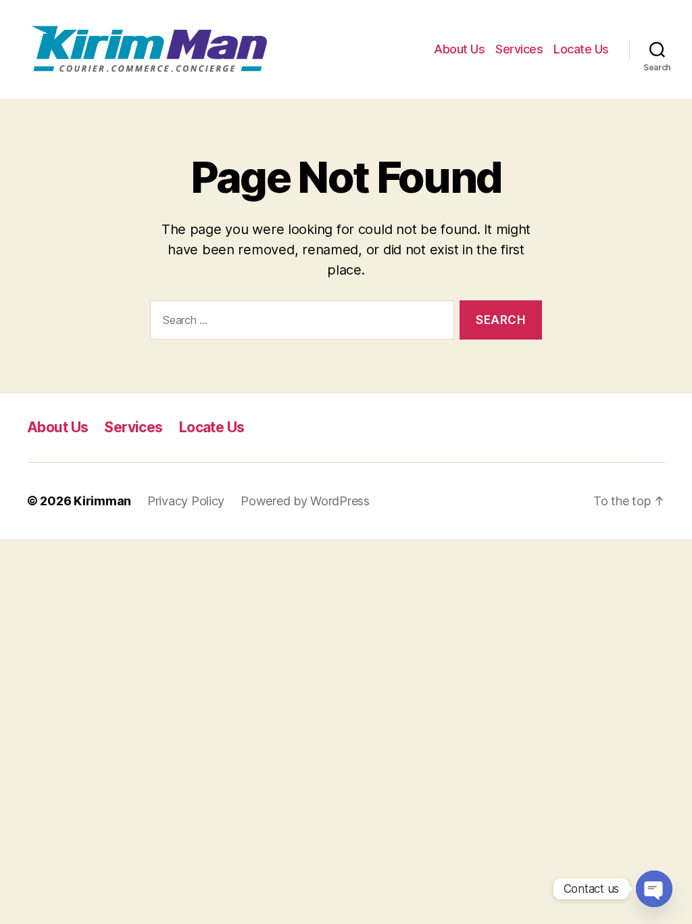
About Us (459, 49)
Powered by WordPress (305, 501)
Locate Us (581, 49)
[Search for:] (299, 323)
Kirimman (102, 501)
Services (519, 49)
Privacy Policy (185, 501)
